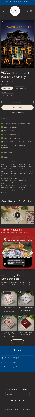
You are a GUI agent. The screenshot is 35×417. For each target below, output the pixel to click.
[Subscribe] (27, 394)
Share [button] (5, 118)
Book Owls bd (14, 409)
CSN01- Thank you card (9, 308)
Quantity (4, 92)
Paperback (7, 88)
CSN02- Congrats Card (26, 307)
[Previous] (3, 252)
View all (17, 341)
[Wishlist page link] (23, 11)
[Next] (31, 252)
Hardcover (20, 88)
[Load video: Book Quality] (17, 215)
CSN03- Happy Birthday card (9, 333)
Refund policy (25, 409)
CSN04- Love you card (26, 332)
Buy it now (17, 107)
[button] (4, 11)
